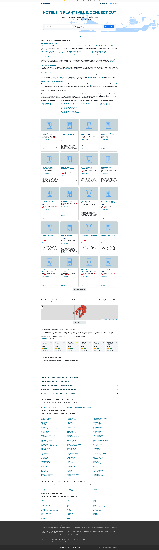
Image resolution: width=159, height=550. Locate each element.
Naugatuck (69, 510)
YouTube (62, 541)
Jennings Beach (70, 431)
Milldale (68, 509)
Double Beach (44, 454)
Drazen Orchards (44, 456)
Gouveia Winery (44, 470)
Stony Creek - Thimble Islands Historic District (102, 506)
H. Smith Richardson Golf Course (47, 478)
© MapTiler (107, 319)
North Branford (70, 513)
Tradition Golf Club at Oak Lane (99, 452)
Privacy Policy (71, 547)
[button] (79, 311)
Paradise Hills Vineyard (71, 463)
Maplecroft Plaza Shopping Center (74, 444)
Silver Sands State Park (97, 433)
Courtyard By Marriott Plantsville (47, 51)
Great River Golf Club (45, 472)
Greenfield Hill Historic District (47, 474)
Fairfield (68, 501)
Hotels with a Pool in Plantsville (67, 102)
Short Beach (57, 77)
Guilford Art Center (44, 476)
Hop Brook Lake (70, 423)
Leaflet (103, 319)
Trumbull (94, 509)
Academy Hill (43, 416)
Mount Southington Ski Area (72, 452)
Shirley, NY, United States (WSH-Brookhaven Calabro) (78, 405)
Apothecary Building (45, 419)
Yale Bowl (95, 469)
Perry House (69, 470)
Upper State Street (97, 510)
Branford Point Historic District (47, 508)
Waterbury (95, 513)
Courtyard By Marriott (87, 45)
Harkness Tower (70, 418)
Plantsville (95, 501)
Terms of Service (63, 547)
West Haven (95, 514)
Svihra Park (95, 445)
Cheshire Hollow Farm (45, 443)
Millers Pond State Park (71, 450)
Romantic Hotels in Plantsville (106, 102)
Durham (42, 517)
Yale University (96, 474)
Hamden (68, 504)
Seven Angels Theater (97, 427)
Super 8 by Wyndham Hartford (59, 59)
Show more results (79, 289)
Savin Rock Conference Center (99, 424)
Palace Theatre (70, 461)
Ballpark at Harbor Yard (45, 420)
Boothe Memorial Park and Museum (48, 435)
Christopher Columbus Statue (47, 444)
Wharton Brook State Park (98, 465)
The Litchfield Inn (60, 85)
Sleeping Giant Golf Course (98, 435)
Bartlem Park (43, 424)
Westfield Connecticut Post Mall (99, 463)
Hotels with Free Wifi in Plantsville (67, 108)
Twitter (58, 541)
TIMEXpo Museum (96, 449)
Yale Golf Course (96, 471)
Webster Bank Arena (97, 461)
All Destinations (55, 539)
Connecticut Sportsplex (45, 449)
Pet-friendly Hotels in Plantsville (106, 104)
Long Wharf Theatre (71, 441)
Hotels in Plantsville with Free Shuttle (68, 106)
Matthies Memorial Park (71, 448)
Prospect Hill (43, 62)
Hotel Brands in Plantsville (49, 43)
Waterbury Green (96, 459)
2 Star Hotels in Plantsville (46, 104)
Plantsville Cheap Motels (48, 57)
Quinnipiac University (64, 77)
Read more (44, 148)
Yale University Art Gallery (98, 475)
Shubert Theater (96, 432)
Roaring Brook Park (97, 419)
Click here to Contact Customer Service (87, 534)
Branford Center (44, 487)
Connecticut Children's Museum (47, 446)
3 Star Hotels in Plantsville (46, 103)
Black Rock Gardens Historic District (48, 504)
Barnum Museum (44, 423)
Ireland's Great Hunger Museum (73, 430)
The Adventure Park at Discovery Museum (101, 446)
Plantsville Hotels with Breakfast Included (69, 107)
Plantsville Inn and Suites (48, 65)
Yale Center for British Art (98, 470)
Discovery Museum (45, 453)
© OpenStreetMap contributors (113, 319)
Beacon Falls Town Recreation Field (48, 426)
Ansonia (42, 501)
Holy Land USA (70, 422)
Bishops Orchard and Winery (46, 433)
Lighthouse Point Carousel (72, 439)
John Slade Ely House (71, 432)
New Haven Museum (71, 457)
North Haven (69, 514)
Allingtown (43, 500)
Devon (42, 515)
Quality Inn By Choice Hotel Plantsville (100, 54)
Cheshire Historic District (46, 513)
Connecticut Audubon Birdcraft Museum (49, 445)
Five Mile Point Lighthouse (46, 467)
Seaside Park (95, 426)
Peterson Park (70, 471)
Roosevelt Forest (96, 422)
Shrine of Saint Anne (97, 431)
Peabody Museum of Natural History (74, 467)
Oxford (94, 500)
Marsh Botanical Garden (72, 445)
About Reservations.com (46, 539)
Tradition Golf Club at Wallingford (99, 453)
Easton (68, 500)
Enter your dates (79, 322)
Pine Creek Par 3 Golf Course (73, 474)
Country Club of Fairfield (45, 452)
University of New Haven (98, 457)
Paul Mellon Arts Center (71, 466)
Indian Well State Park (71, 428)
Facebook (54, 541)
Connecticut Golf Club (45, 448)
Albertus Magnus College (46, 418)
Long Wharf (95, 487)
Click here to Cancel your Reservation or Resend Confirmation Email (55, 534)
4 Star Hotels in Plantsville (46, 102)
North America (49, 36)
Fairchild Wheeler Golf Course (47, 462)
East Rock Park (44, 458)
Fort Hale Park (103, 85)
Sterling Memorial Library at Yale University (101, 443)
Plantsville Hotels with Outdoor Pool (68, 104)
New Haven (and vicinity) (76, 36)
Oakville (68, 517)
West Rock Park (96, 462)
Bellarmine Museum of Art (46, 430)
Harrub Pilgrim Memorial (71, 419)
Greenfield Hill (70, 490)
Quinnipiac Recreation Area (72, 478)
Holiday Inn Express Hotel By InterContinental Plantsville (52, 52)
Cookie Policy (77, 547)
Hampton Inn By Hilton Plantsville (73, 52)
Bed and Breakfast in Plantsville (86, 102)
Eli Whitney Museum (45, 461)
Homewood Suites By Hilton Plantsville (100, 52)
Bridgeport (43, 509)
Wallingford (95, 511)
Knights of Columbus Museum (73, 433)
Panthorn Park (70, 462)
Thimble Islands (96, 448)
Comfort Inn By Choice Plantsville (47, 54)
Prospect (95, 502)
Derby (42, 514)
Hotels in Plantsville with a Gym (67, 109)
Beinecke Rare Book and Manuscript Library (50, 428)
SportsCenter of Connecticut (99, 441)
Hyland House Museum (71, 427)
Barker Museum (44, 422)
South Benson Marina (97, 439)
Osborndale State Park (71, 459)
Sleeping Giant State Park (98, 436)
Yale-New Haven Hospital (98, 476)
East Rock (112, 61)
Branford (42, 506)
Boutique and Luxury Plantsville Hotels (52, 81)
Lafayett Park (69, 435)
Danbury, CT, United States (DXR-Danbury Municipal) (51, 405)
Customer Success (70, 539)
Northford (69, 515)
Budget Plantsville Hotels (48, 72)
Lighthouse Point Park (71, 440)
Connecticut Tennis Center (46, 450)
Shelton (94, 505)
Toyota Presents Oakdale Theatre (100, 450)
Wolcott (94, 515)
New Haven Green (70, 456)
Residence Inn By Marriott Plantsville (74, 51)
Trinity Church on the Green (98, 454)
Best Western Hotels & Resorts (99, 45)
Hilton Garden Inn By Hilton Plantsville (74, 54)
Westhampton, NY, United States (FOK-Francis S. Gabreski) (79, 407)
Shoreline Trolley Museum (84, 85)
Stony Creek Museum (97, 444)
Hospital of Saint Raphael (72, 424)
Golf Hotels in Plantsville (105, 103)
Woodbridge (95, 517)
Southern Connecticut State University (100, 440)
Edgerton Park (44, 459)
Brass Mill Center (44, 436)
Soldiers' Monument (97, 437)
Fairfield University (44, 466)
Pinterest (75, 541)
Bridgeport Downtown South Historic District (49, 510)
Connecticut (67, 36)
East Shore (69, 487)
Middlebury (69, 506)
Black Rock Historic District (46, 505)
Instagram (66, 541)
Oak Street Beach (70, 458)
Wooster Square (96, 467)
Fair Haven (90, 77)
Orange (68, 518)
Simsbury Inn (67, 68)
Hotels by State (62, 539)
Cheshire (42, 511)
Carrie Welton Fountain (45, 439)
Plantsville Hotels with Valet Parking (68, 115)
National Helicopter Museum (72, 453)
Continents (43, 36)
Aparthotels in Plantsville (85, 103)
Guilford (68, 502)
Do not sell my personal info (80, 539)
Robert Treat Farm (96, 420)
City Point (43, 489)
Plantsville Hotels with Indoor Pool (67, 103)
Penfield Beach (70, 469)
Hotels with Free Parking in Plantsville (68, 111)
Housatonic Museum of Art (72, 426)
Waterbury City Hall (97, 458)
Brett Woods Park (44, 437)
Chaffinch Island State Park (46, 441)
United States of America (58, 36)
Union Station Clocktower (98, 456)
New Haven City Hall (71, 454)
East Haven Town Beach (46, 457)
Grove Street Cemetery (45, 475)
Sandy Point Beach (97, 423)
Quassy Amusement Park (72, 476)
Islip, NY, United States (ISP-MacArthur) (48, 407)
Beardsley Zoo (74, 77)
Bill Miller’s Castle (44, 432)
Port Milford (69, 475)
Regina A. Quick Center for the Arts (100, 418)
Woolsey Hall (95, 466)
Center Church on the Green (46, 440)
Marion (68, 505)
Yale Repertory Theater (98, 472)
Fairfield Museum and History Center (48, 463)
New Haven (69, 511)
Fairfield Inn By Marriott (110, 45)
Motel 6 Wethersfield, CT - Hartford (73, 59)
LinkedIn (70, 541)
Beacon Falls (43, 502)
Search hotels (109, 26)
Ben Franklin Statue (45, 431)
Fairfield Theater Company (46, 465)
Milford (68, 508)
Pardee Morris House (71, 465)
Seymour (95, 504)
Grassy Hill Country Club (45, 471)
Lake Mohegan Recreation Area (73, 436)
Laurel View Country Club (72, 437)
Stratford (94, 508)
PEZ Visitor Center (70, 472)
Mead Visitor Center (71, 449)
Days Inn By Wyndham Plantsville (99, 51)
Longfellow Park (70, 443)
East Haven (43, 518)
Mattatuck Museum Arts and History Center (75, 446)
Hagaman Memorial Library (72, 416)
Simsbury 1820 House (50, 85)
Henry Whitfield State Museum (73, 420)
